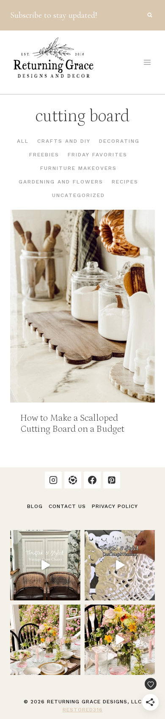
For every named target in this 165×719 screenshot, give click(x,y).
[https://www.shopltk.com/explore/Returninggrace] (72, 480)
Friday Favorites (97, 155)
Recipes (125, 182)
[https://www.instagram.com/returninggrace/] (53, 480)
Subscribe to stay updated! (53, 15)
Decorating (119, 141)
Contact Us (67, 506)
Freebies (44, 155)
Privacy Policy (115, 506)
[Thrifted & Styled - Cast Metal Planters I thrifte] (120, 565)
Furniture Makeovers (78, 168)
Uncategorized (78, 195)
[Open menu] (147, 62)
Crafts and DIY (64, 141)
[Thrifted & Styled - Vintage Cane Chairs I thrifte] (45, 565)
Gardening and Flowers (61, 182)
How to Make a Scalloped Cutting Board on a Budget (72, 423)
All (23, 141)
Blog (35, 506)
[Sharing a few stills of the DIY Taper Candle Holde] (45, 640)
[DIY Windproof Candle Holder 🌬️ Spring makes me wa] (120, 640)
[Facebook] (92, 480)
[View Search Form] (150, 15)
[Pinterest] (111, 480)
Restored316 (83, 710)
